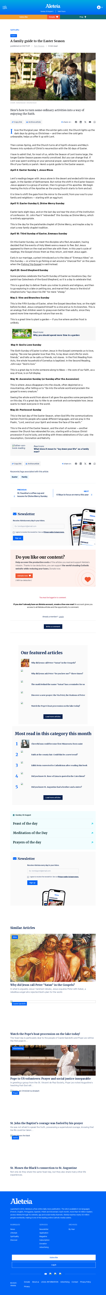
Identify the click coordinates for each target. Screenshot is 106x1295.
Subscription (44, 1240)
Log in (61, 617)
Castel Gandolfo (19, 1004)
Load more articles (53, 716)
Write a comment (53, 626)
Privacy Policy (85, 1282)
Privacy (27, 1286)
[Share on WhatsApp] (95, 122)
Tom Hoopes (39, 46)
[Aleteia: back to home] (53, 6)
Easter (15, 477)
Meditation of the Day (30, 833)
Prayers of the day (27, 842)
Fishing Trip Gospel (31, 264)
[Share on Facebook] (76, 122)
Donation (43, 1243)
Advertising (44, 1247)
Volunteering (18, 1048)
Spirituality (14, 30)
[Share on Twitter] (85, 122)
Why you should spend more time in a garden (56, 335)
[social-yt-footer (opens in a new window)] (45, 1274)
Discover (13, 1240)
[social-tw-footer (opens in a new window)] (55, 1274)
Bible (15, 937)
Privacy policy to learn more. (54, 532)
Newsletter (43, 1229)
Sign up (18, 538)
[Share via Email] (90, 122)
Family (24, 477)
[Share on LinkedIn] (81, 122)
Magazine (43, 1236)
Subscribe (23, 17)
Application (43, 1233)
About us (35, 1282)
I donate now (22, 575)
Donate (52, 17)
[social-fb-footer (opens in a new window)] (50, 1274)
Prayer (15, 1093)
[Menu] (20, 7)
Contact (75, 1282)
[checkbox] (13, 532)
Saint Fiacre (62, 11)
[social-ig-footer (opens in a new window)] (60, 1274)
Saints (15, 1137)
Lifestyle (13, 1233)
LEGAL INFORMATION (49, 1282)
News (12, 1229)
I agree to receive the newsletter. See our (40, 532)
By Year (72, 1229)
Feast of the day (25, 824)
